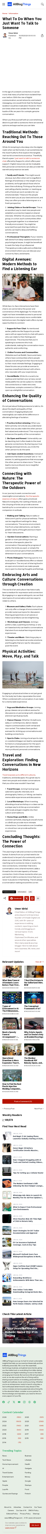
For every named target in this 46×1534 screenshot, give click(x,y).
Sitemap (36, 1514)
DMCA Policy (33, 1510)
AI (3, 1468)
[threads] (29, 1402)
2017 (34, 1434)
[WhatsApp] (32, 898)
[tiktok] (9, 1402)
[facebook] (3, 1402)
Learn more (9, 1528)
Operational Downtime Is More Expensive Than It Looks (10, 1060)
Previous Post (9, 1109)
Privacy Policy (25, 1514)
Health (27, 1464)
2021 (34, 1426)
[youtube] (19, 1402)
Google (28, 1481)
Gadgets (28, 1468)
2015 (34, 1438)
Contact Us (27, 1507)
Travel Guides (7, 1473)
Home (4, 13)
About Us (7, 1507)
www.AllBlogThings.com (13, 1518)
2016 (11, 1438)
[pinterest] (34, 1402)
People (5, 1485)
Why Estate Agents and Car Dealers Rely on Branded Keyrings (33, 1034)
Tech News (6, 1460)
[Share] (41, 35)
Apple (4, 1481)
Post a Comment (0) (23, 1101)
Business (28, 1456)
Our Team (38, 1507)
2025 (34, 1417)
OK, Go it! (35, 1525)
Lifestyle (28, 1460)
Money (27, 1477)
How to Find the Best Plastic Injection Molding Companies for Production (11, 1086)
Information (13, 13)
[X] (26, 898)
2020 (11, 1430)
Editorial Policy (12, 1514)
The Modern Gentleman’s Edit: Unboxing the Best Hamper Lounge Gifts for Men (27, 1185)
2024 (11, 1421)
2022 (11, 1426)
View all (38, 962)
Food (27, 1489)
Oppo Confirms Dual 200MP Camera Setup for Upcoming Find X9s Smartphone (27, 1268)
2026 (11, 1417)
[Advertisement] (23, 64)
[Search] (42, 4)
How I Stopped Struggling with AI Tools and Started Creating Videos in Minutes (27, 1162)
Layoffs (5, 1489)
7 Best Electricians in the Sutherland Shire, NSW (33, 982)
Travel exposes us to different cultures (18, 775)
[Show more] (38, 898)
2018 (11, 1434)
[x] (14, 1402)
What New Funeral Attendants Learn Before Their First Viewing (10, 982)
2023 (34, 1421)
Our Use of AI (21, 1510)
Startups (28, 1485)
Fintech (28, 1494)
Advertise (17, 1507)
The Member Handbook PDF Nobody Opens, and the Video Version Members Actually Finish (33, 1060)
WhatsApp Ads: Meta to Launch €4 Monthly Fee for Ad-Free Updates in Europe (28, 1197)
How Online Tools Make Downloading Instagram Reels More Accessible (28, 1292)
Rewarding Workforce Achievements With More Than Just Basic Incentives (28, 1280)
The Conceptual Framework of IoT (32, 1007)
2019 (34, 1430)
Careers (11, 1510)
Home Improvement (10, 1464)
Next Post (38, 1109)
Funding (28, 1473)
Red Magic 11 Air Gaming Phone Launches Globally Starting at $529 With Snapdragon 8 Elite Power (27, 1138)
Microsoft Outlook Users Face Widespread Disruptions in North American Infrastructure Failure (26, 1256)
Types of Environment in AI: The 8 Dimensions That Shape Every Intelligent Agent (10, 1008)
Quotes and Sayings (10, 1494)
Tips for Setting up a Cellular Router (28, 1173)
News (4, 1456)
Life (30, 892)
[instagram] (24, 1402)
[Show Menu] (3, 4)
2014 (11, 1442)
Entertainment (8, 1477)
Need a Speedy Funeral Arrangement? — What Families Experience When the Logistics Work (11, 1034)
